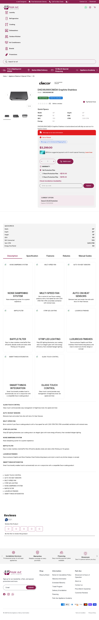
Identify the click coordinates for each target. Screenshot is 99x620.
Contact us (79, 585)
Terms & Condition (80, 613)
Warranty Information (59, 579)
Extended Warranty (58, 583)
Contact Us (83, 1)
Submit (31, 587)
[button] (95, 7)
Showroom (92, 1)
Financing (55, 594)
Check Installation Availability (50, 181)
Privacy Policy (92, 613)
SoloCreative (25, 613)
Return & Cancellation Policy (61, 575)
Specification (32, 256)
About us (78, 581)
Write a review (57, 104)
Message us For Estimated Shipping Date (53, 142)
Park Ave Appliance (12, 613)
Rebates (66, 256)
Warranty (46, 166)
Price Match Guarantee (83, 589)
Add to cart (67, 161)
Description (12, 256)
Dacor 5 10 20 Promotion (49, 201)
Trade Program (57, 586)
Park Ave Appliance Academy (62, 598)
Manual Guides (85, 256)
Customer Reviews (81, 593)
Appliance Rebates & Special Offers (20, 76)
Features (50, 256)
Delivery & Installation (59, 590)
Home (5, 76)
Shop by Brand (44, 575)
